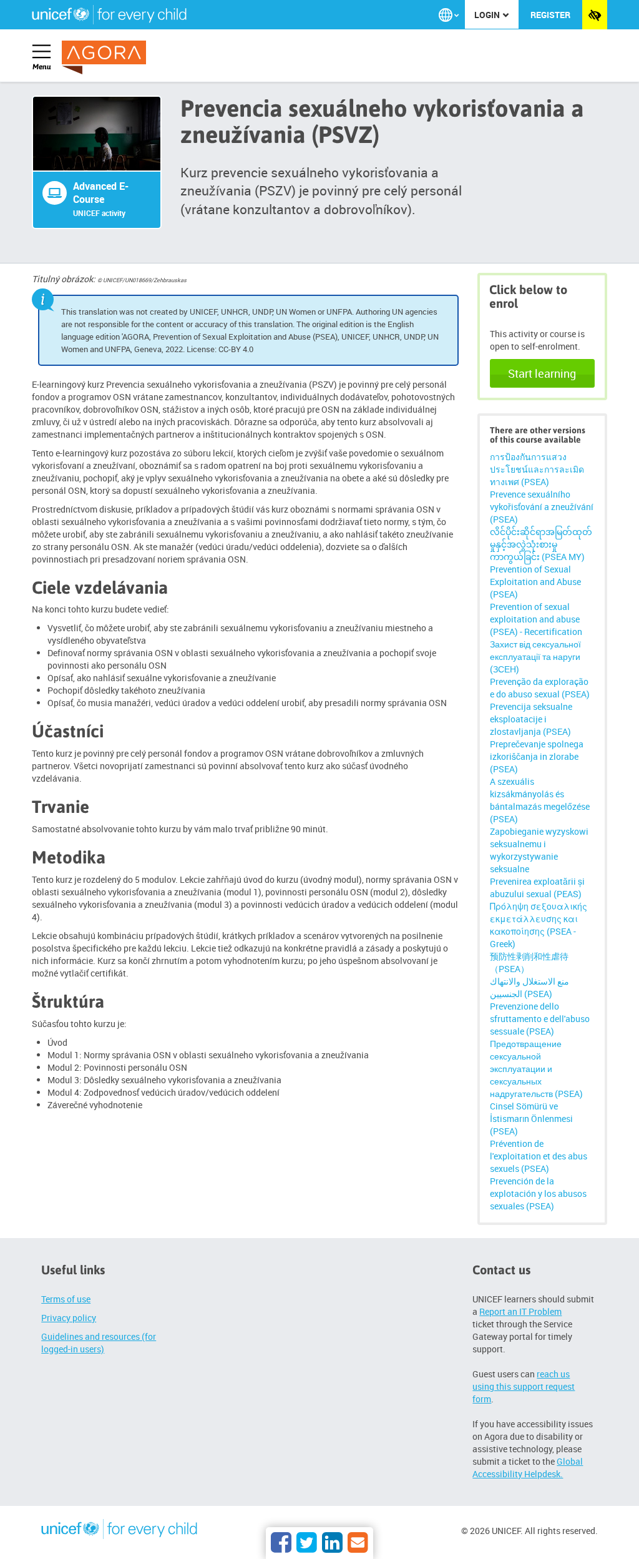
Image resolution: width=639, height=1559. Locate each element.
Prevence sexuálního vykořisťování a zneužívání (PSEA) (541, 506)
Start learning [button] (542, 373)
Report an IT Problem (520, 1311)
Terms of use (65, 1299)
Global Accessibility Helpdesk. (527, 1467)
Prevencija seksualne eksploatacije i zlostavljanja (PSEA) (531, 719)
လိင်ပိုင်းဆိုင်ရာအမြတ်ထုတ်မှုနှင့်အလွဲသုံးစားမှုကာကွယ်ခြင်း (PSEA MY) (541, 544)
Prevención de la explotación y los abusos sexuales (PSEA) (538, 1193)
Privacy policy (68, 1318)
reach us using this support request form (523, 1386)
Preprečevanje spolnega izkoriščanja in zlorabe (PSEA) (536, 756)
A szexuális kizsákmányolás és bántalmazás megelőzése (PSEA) (540, 800)
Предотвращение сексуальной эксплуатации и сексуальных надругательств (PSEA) (536, 1068)
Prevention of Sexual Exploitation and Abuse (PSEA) (535, 581)
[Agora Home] (106, 57)
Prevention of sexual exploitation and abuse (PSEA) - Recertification (536, 619)
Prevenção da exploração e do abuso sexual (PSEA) (540, 688)
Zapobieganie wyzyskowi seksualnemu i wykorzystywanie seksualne (539, 850)
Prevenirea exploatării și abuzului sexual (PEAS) (537, 887)
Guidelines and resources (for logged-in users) (98, 1342)
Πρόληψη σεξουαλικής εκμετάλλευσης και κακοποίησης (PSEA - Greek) (538, 925)
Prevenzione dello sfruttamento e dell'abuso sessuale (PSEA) (540, 1018)
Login (488, 15)
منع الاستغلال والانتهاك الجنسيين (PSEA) (529, 987)
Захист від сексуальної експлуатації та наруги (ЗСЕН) (535, 656)
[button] (448, 15)
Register (550, 15)
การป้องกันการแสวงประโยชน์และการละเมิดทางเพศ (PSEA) (537, 469)
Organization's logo (119, 1530)
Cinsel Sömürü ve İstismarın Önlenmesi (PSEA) (531, 1118)
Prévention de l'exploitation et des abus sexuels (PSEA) (538, 1156)
